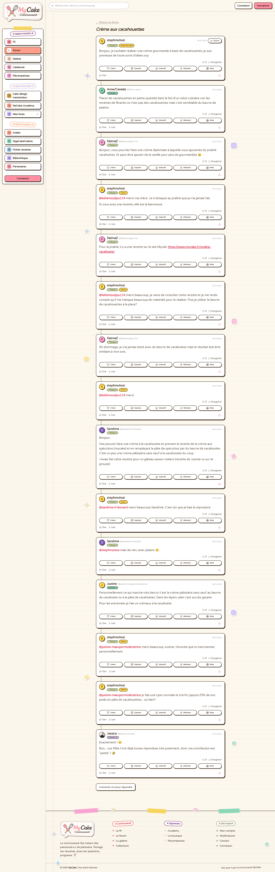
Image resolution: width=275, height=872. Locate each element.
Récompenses (21, 75)
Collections (122, 845)
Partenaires (19, 166)
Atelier (16, 132)
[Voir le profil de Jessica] (102, 735)
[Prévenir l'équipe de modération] (219, 75)
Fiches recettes (22, 149)
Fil (14, 41)
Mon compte (227, 830)
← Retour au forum (107, 22)
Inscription (263, 5)
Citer (103, 75)
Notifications (227, 835)
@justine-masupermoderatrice (120, 647)
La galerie (121, 840)
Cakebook (19, 67)
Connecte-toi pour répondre (115, 787)
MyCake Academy (23, 105)
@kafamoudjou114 (112, 198)
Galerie (17, 58)
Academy (173, 830)
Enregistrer (216, 62)
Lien (113, 127)
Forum (16, 50)
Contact (224, 840)
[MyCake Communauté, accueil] (23, 12)
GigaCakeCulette (23, 141)
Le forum (121, 835)
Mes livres (19, 114)
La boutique (175, 835)
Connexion (23, 178)
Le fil (118, 830)
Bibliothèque (20, 158)
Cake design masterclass (20, 95)
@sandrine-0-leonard (113, 507)
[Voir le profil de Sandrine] (102, 430)
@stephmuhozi (109, 550)
